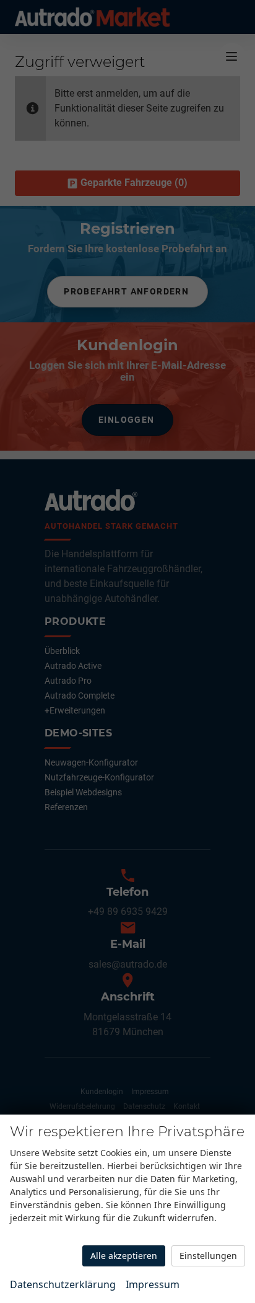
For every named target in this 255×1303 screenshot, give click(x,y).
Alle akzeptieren (123, 1255)
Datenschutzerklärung (63, 1284)
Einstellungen (208, 1255)
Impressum (152, 1284)
